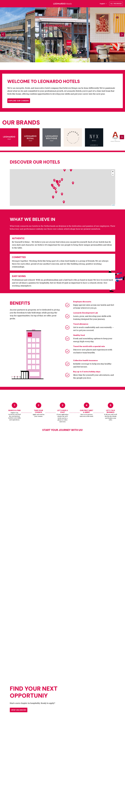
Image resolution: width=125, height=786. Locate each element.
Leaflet (113, 205)
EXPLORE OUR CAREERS (19, 100)
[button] (59, 181)
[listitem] (62, 34)
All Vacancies (116, 4)
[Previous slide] (3, 34)
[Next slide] (122, 34)
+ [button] (112, 171)
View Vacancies (18, 710)
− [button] (112, 174)
